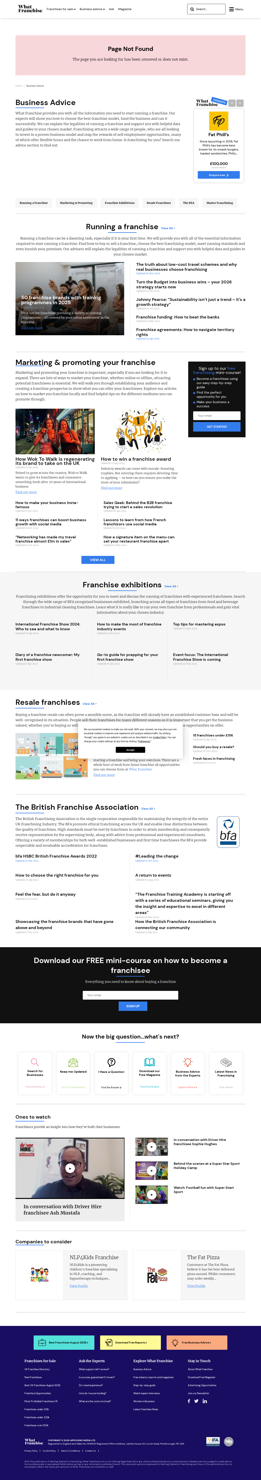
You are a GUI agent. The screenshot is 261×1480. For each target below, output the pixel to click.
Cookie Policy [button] (159, 737)
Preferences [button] (144, 741)
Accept (130, 749)
